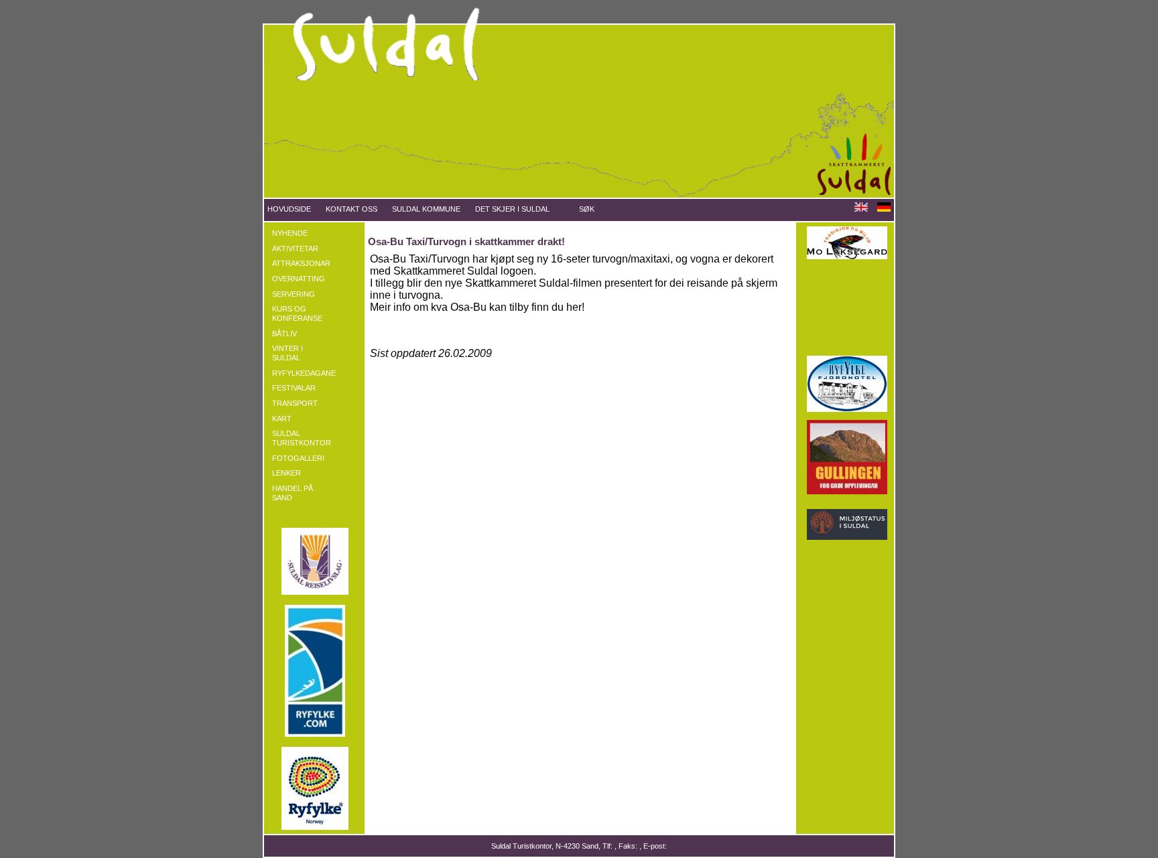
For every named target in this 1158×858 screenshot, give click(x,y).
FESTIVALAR (294, 388)
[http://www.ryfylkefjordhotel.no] (847, 409)
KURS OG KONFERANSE (297, 313)
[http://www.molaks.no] (847, 257)
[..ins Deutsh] (884, 209)
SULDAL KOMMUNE (426, 209)
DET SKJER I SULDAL (512, 209)
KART (282, 419)
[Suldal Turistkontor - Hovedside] (579, 195)
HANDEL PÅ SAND (292, 493)
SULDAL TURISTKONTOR (301, 438)
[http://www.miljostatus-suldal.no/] (847, 537)
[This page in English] (861, 209)
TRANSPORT (295, 403)
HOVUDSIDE (289, 209)
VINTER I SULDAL (287, 353)
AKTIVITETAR (295, 248)
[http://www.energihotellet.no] (847, 345)
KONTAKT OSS (351, 209)
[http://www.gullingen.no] (847, 492)
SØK (586, 209)
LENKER (286, 473)
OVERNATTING (298, 279)
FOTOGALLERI (298, 458)
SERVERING (293, 294)
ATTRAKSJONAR (301, 263)
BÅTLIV (284, 334)
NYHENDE (290, 233)
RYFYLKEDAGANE (303, 373)
